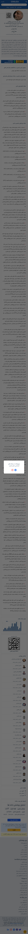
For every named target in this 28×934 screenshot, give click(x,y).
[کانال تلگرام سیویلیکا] (15, 470)
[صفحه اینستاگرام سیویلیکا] (12, 470)
